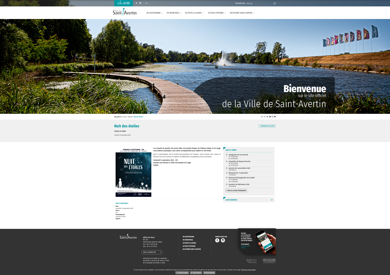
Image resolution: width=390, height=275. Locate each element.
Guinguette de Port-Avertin (238, 156)
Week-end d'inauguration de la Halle (242, 179)
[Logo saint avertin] (128, 237)
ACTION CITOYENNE (189, 246)
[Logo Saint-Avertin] (126, 12)
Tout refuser (196, 273)
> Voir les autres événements (236, 190)
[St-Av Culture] (123, 3)
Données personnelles (248, 270)
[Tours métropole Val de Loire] (251, 261)
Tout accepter (183, 273)
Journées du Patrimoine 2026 (239, 185)
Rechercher (240, 3)
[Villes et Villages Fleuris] (269, 261)
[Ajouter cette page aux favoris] (270, 117)
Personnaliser (209, 273)
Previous (19, 66)
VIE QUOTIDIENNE (188, 237)
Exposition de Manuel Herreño (239, 163)
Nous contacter (149, 252)
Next (371, 66)
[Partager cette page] (272, 116)
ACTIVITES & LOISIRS (189, 243)
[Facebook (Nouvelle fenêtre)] (136, 3)
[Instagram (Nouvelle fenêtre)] (140, 3)
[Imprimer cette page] (275, 117)
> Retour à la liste (267, 126)
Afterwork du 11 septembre (238, 174)
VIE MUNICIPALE (188, 240)
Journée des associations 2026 (239, 169)
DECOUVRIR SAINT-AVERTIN (192, 249)
